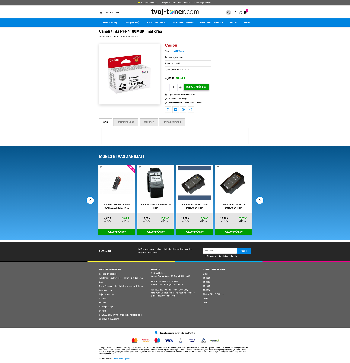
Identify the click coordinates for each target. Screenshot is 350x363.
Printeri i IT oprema (211, 22)
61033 (205, 274)
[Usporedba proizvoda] (175, 110)
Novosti (109, 12)
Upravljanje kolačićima (109, 319)
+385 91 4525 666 (164, 292)
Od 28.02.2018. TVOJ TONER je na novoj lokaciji (120, 315)
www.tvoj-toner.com (106, 354)
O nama (102, 298)
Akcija (233, 22)
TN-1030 (206, 278)
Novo (247, 22)
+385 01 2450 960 (179, 289)
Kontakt (102, 302)
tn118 (205, 298)
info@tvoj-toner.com (203, 2)
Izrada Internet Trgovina (122, 359)
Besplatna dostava (149, 2)
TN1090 (206, 286)
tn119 (205, 302)
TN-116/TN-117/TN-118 (213, 294)
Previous (90, 200)
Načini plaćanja (106, 306)
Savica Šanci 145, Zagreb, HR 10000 (167, 284)
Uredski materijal (156, 22)
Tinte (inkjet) (131, 22)
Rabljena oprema (183, 22)
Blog (118, 12)
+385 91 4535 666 (187, 292)
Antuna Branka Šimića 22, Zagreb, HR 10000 (170, 276)
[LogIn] (240, 12)
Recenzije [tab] (149, 122)
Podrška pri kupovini (108, 274)
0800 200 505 (184, 2)
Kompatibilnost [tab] (126, 122)
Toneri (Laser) (108, 22)
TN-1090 (206, 290)
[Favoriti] (168, 110)
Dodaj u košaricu (196, 86)
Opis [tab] (105, 122)
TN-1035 (206, 282)
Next (260, 200)
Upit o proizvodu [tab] (172, 122)
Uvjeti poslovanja (106, 294)
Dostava (102, 310)
